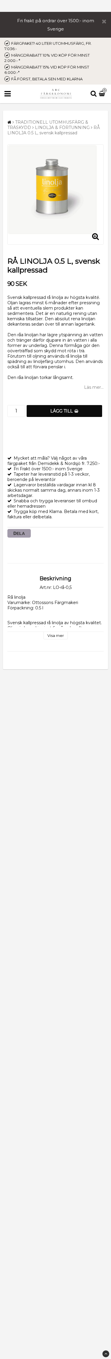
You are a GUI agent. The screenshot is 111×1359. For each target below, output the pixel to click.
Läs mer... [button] (94, 387)
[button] (103, 94)
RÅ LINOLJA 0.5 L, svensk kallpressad (53, 130)
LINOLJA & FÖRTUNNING (62, 127)
